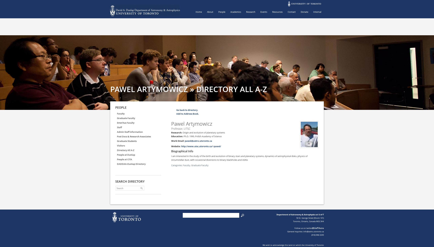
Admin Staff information (130, 131)
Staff (119, 127)
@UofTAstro (318, 228)
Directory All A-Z (125, 150)
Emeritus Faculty (125, 122)
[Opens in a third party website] (309, 146)
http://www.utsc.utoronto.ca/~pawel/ (201, 146)
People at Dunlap (126, 154)
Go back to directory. (187, 110)
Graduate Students (127, 141)
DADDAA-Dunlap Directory (131, 163)
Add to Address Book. (187, 113)
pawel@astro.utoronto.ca (198, 140)
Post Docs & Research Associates (134, 136)
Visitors (121, 145)
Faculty (121, 113)
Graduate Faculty (126, 118)
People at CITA (124, 159)
